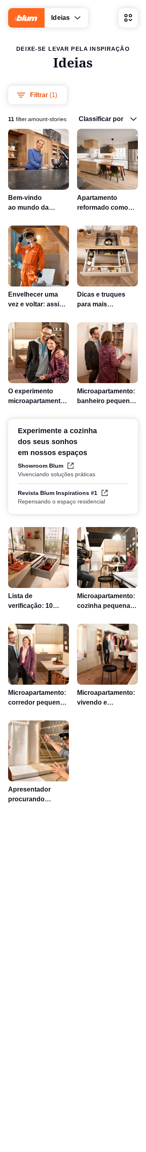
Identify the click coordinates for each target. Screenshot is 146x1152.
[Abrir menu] (128, 18)
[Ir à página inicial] (26, 18)
